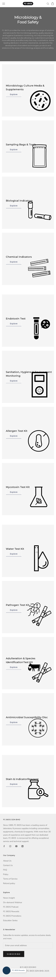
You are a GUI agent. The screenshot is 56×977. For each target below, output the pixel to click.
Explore (13, 94)
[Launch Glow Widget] (6, 970)
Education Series (10, 920)
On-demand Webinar (12, 902)
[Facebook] (4, 846)
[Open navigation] (3, 4)
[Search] (48, 3)
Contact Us (8, 865)
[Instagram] (10, 846)
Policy (5, 874)
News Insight (9, 898)
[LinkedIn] (22, 846)
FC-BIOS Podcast (10, 907)
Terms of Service (10, 878)
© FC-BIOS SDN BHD (28, 967)
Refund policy (9, 883)
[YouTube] (16, 846)
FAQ (5, 869)
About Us (7, 860)
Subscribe (13, 954)
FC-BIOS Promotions (12, 916)
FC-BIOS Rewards (11, 911)
